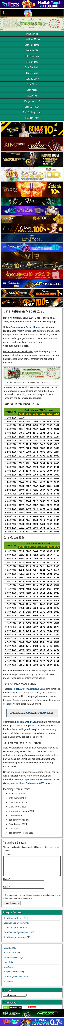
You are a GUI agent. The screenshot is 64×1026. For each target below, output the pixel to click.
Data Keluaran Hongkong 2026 (17, 937)
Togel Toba (8, 962)
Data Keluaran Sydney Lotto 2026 (19, 932)
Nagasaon (32, 95)
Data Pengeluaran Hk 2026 (16, 976)
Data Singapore (32, 56)
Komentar (8, 854)
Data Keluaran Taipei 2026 (15, 927)
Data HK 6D (32, 50)
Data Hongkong (32, 44)
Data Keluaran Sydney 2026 (16, 923)
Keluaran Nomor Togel (13, 957)
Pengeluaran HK (32, 101)
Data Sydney (32, 61)
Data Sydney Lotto (32, 112)
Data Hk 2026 (10, 948)
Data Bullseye (32, 78)
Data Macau (32, 33)
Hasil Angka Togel (12, 952)
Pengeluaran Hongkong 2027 (16, 971)
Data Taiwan (32, 73)
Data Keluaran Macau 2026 (23, 311)
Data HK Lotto (32, 118)
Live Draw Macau (32, 39)
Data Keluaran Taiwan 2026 (16, 918)
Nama (6, 879)
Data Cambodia (32, 67)
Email (6, 887)
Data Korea (32, 89)
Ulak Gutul (8, 967)
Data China (32, 84)
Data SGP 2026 (32, 106)
